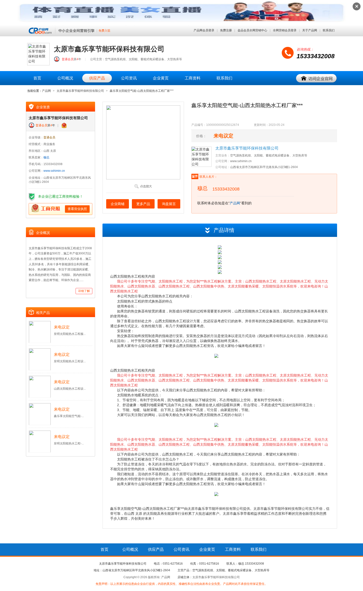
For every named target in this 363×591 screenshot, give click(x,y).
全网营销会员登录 (285, 30)
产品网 (46, 91)
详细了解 (84, 291)
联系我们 (329, 30)
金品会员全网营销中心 (252, 30)
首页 (37, 78)
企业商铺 (117, 204)
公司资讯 (129, 78)
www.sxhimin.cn (54, 170)
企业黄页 (161, 78)
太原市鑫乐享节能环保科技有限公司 (80, 91)
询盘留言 (169, 204)
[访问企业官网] (316, 78)
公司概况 (65, 78)
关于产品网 (309, 30)
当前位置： (34, 91)
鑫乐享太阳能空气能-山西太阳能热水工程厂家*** (142, 91)
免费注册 (226, 30)
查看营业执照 (77, 209)
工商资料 (193, 78)
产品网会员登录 (204, 30)
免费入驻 (104, 30)
